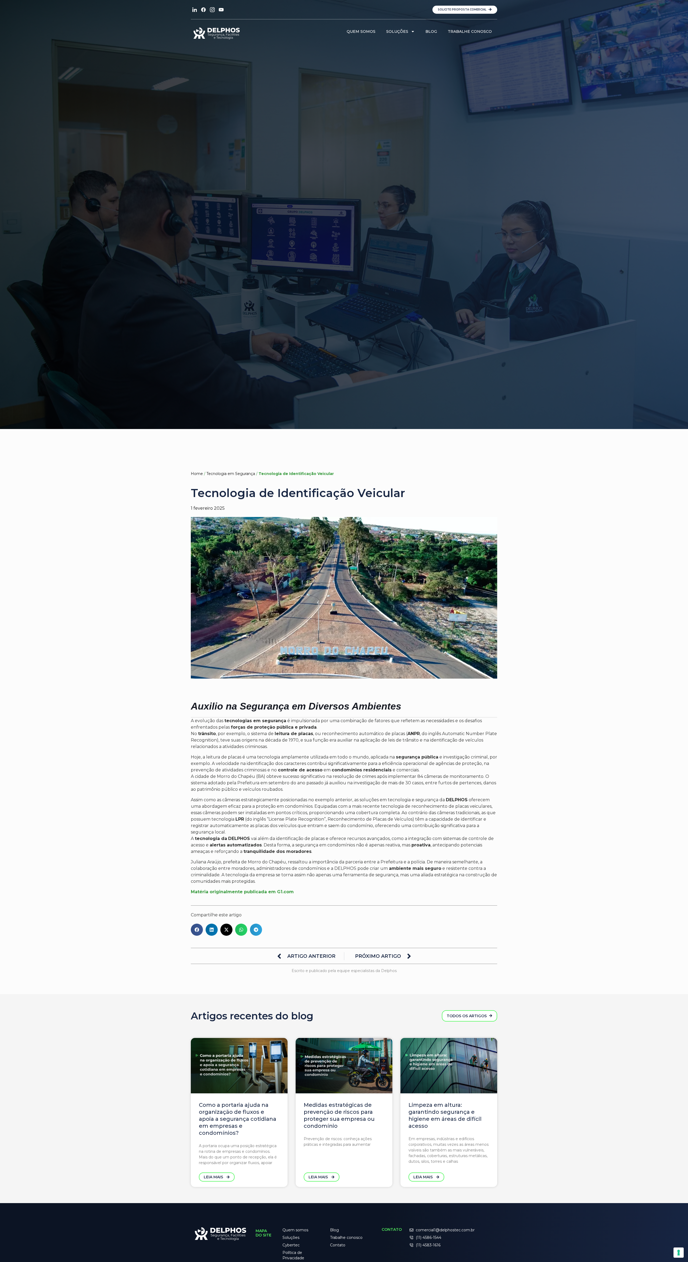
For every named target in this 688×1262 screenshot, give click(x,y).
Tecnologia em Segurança (230, 473)
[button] (197, 930)
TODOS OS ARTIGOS (467, 1015)
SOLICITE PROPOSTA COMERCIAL (462, 9)
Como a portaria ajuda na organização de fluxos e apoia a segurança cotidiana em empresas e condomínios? (237, 1119)
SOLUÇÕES (397, 31)
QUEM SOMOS (361, 31)
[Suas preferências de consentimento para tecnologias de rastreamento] (678, 1252)
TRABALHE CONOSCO (470, 31)
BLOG (431, 31)
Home (197, 473)
